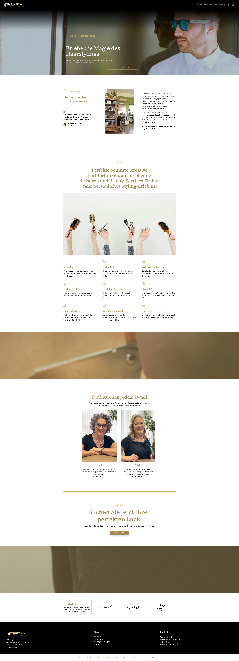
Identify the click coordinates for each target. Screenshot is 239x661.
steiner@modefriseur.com (169, 644)
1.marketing (156, 657)
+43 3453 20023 (166, 642)
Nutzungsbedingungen (102, 642)
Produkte (213, 5)
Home (192, 5)
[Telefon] (233, 5)
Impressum (98, 637)
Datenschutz (98, 639)
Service (199, 5)
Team (206, 5)
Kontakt (222, 5)
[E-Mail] (229, 5)
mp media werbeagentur (144, 657)
